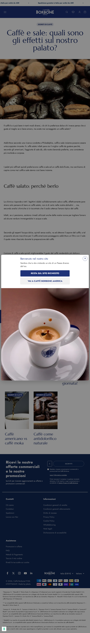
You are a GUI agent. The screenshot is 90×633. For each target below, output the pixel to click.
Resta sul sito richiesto (45, 273)
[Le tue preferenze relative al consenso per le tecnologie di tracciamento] (4, 629)
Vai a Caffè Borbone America (45, 281)
